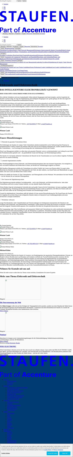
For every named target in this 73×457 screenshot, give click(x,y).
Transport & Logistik (53, 59)
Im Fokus (3, 53)
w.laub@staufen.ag (46, 124)
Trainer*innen (24, 70)
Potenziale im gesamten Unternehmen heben (14, 142)
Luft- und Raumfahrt (31, 57)
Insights (24, 33)
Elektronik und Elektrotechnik (23, 59)
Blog (13, 72)
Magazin (24, 72)
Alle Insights (8, 72)
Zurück (2, 48)
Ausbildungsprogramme (7, 65)
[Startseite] (36, 32)
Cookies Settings (5, 453)
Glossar (20, 72)
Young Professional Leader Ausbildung (41, 67)
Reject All (64, 453)
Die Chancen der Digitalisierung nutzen (13, 179)
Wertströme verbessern (8, 200)
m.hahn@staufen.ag (48, 243)
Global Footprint (23, 55)
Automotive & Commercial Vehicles (15, 57)
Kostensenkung (32, 55)
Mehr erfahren (4, 311)
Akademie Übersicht (11, 60)
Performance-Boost (42, 55)
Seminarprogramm (5, 62)
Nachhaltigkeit (65, 52)
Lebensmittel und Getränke (39, 59)
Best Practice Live (15, 70)
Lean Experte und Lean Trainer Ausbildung (17, 67)
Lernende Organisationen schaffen (11, 160)
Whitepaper (47, 72)
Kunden (21, 74)
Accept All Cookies (52, 453)
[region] (36, 450)
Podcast (33, 72)
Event (16, 72)
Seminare (19, 60)
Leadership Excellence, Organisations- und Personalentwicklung (24, 52)
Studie (42, 72)
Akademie (17, 33)
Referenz (37, 72)
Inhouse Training (5, 70)
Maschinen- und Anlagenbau (45, 57)
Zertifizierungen (41, 74)
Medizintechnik (11, 59)
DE (5, 7)
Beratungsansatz (9, 48)
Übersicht (2, 67)
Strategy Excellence (53, 55)
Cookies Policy (47, 449)
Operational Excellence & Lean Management (23, 62)
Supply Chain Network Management (23, 50)
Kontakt (42, 33)
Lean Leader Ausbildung (59, 67)
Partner (25, 74)
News (29, 72)
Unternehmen (36, 33)
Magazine (29, 33)
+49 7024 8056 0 (31, 124)
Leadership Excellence (42, 62)
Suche (19, 1)
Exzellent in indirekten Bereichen (51, 52)
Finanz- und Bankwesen (14, 392)
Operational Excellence (6, 50)
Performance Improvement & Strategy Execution (47, 50)
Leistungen (17, 48)
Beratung (5, 33)
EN (5, 8)
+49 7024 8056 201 (32, 243)
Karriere (6, 4)
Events (17, 74)
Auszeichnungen (32, 74)
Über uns (7, 74)
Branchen (11, 33)
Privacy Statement (58, 449)
